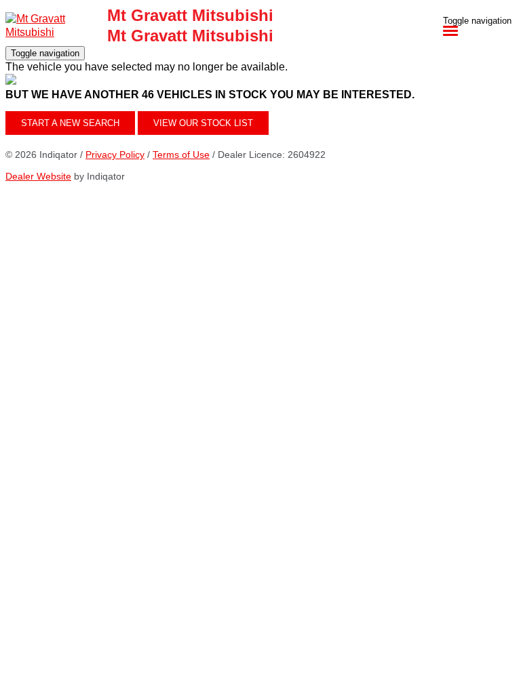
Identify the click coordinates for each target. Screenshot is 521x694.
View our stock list (203, 123)
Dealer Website (38, 176)
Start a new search (70, 123)
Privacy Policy (114, 154)
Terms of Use (181, 154)
